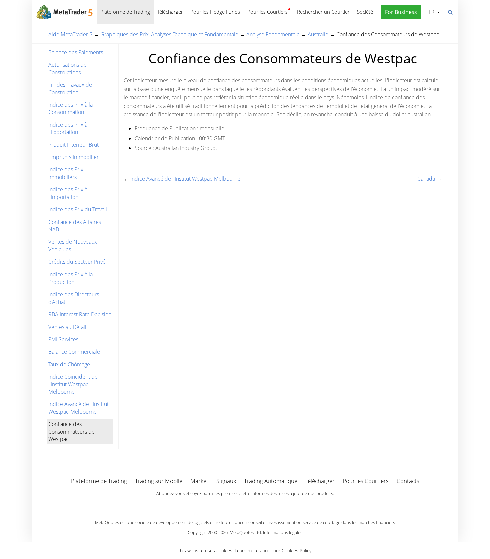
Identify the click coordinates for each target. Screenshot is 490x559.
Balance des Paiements (75, 52)
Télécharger (170, 11)
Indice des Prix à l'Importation (67, 193)
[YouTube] (256, 505)
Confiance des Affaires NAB (74, 225)
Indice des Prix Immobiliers (65, 173)
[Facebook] (234, 505)
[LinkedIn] (245, 505)
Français (430, 11)
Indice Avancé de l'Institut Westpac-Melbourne (78, 407)
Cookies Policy (296, 550)
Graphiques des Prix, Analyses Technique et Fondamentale (169, 34)
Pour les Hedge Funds (215, 11)
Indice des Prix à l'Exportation (67, 128)
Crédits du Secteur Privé (77, 261)
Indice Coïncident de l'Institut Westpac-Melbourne (73, 384)
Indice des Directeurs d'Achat (73, 298)
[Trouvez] (450, 12)
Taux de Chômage (69, 364)
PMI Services (63, 339)
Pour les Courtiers (267, 11)
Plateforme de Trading (125, 11)
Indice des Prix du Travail (77, 209)
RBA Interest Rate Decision (79, 314)
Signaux (226, 481)
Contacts (408, 481)
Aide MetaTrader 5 (70, 34)
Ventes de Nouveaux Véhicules (72, 245)
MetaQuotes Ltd (245, 532)
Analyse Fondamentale (273, 34)
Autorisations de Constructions (67, 68)
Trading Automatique (270, 481)
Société (365, 11)
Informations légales (282, 532)
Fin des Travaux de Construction (70, 88)
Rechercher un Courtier (323, 11)
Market (199, 481)
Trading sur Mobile (158, 481)
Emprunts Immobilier (73, 157)
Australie (318, 34)
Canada (426, 178)
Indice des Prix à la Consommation (70, 108)
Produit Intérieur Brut (73, 144)
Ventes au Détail (67, 327)
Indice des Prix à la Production (70, 278)
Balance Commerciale (74, 351)
